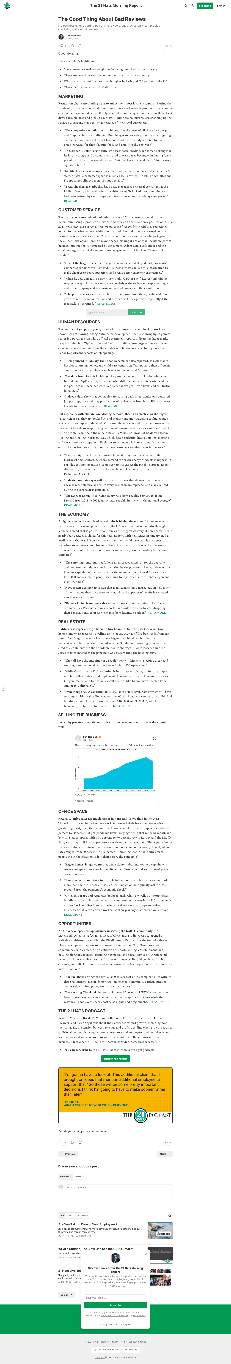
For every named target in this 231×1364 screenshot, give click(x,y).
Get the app (131, 1349)
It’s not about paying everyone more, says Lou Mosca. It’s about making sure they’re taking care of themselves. (100, 1230)
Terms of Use (131, 1312)
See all (65, 1294)
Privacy (114, 1341)
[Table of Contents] (3, 682)
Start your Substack (107, 1349)
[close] (145, 1254)
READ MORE (73, 201)
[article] (115, 1232)
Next (163, 1153)
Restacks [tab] (79, 1176)
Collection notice (137, 1341)
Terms (123, 1341)
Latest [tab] (70, 1215)
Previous (70, 1153)
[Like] (60, 1240)
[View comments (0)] (72, 46)
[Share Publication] (192, 6)
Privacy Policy (139, 1315)
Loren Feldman (73, 35)
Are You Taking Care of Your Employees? (87, 1224)
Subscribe (205, 5)
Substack (100, 1357)
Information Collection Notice (114, 1315)
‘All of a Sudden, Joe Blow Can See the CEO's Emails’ (95, 1249)
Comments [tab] (65, 1176)
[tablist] (71, 1176)
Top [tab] (62, 1215)
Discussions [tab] (82, 1215)
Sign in (221, 5)
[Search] (185, 6)
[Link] (53, 96)
